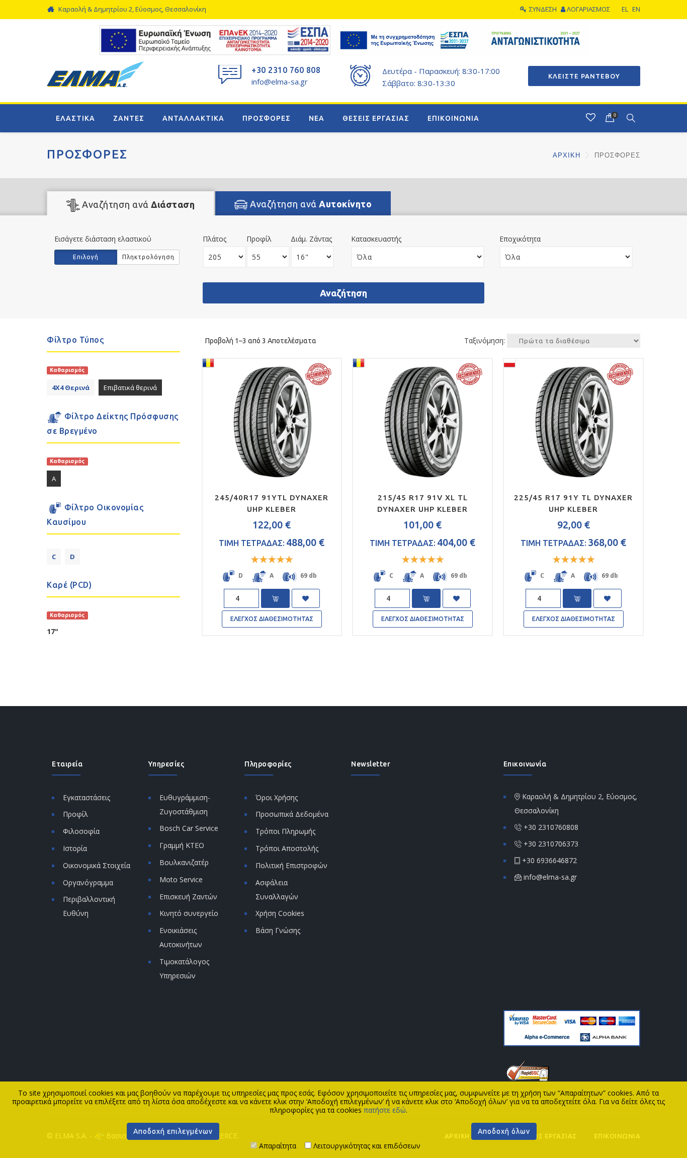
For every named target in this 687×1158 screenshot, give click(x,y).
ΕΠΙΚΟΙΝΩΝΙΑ (453, 118)
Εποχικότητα (520, 239)
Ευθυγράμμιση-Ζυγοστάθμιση (184, 804)
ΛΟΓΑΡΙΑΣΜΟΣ (588, 9)
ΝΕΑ (316, 118)
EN (636, 9)
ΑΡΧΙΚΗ (568, 155)
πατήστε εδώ (385, 1110)
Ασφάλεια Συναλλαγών (276, 889)
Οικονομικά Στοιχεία (96, 865)
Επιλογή (86, 257)
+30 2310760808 (551, 827)
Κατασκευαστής (376, 239)
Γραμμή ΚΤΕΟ (181, 845)
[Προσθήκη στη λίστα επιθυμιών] (306, 598)
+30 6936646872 (549, 860)
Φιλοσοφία (81, 831)
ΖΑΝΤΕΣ (128, 118)
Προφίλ (259, 239)
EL (625, 9)
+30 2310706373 (551, 843)
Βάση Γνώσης (277, 930)
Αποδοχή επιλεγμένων (173, 1131)
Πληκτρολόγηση (148, 257)
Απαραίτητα (276, 1145)
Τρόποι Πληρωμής (285, 831)
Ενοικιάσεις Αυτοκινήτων (180, 937)
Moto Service (181, 879)
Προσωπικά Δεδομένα (291, 814)
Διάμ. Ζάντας (311, 239)
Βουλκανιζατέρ (184, 862)
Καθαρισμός (67, 369)
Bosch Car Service (188, 828)
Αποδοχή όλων (504, 1131)
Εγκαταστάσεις (86, 797)
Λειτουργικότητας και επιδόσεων (365, 1145)
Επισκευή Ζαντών (188, 896)
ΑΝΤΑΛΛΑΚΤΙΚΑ (193, 118)
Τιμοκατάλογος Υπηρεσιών (184, 968)
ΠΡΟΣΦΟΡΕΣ (266, 118)
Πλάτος (214, 239)
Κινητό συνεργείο (188, 913)
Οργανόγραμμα (88, 882)
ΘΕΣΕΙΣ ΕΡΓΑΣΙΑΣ (375, 118)
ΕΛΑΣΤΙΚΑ (75, 118)
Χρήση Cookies (279, 913)
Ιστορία (75, 848)
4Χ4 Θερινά (71, 387)
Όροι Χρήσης (276, 797)
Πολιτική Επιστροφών (291, 865)
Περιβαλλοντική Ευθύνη (89, 906)
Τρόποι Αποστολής (286, 848)
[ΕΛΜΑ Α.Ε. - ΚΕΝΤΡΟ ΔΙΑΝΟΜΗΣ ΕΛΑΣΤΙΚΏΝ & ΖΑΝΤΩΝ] (95, 73)
